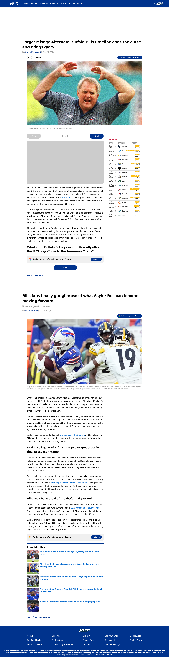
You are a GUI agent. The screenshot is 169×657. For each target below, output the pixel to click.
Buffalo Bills (67, 197)
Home (29, 275)
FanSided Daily (34, 640)
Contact (86, 636)
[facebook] (149, 3)
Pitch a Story (57, 640)
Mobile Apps (135, 636)
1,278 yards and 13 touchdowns (84, 508)
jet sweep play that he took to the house (69, 483)
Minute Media (15, 650)
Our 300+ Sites (111, 636)
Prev (34, 136)
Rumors (34, 3)
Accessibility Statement (63, 644)
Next (96, 136)
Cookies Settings (112, 644)
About (30, 636)
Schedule (43, 3)
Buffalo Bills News (42, 617)
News (26, 3)
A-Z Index (87, 644)
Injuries (72, 3)
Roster (63, 3)
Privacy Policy (89, 640)
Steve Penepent (33, 52)
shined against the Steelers (72, 435)
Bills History (39, 275)
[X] (155, 3)
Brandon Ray (31, 310)
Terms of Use (111, 640)
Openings (56, 636)
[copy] (41, 57)
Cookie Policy (136, 640)
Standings (54, 3)
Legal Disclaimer (34, 644)
